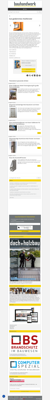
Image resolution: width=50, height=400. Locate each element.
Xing (34, 300)
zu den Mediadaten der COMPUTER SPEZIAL (19, 372)
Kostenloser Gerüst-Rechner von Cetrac (20, 192)
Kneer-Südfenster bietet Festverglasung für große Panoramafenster (24, 86)
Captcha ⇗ (29, 229)
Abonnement (28, 69)
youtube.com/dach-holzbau (15, 297)
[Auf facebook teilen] (27, 76)
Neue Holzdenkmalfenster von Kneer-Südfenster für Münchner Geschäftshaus (24, 123)
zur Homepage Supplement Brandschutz (18, 355)
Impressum (30, 397)
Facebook (13, 301)
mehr (39, 95)
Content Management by (14, 398)
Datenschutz (24, 397)
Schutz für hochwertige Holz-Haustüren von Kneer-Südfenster (24, 105)
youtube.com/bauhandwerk (28, 296)
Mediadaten (12, 326)
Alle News (12, 197)
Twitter (37, 300)
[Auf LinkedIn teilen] (35, 76)
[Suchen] (40, 12)
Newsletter (11, 397)
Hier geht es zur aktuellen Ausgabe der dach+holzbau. (21, 283)
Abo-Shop (12, 327)
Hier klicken (26, 227)
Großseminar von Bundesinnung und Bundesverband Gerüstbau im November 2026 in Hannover (23, 183)
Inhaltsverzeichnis (28, 71)
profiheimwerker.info (16, 300)
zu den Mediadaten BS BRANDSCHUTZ (17, 354)
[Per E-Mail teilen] (37, 75)
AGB (20, 397)
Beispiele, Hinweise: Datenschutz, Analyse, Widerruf (18, 233)
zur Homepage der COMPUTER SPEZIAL (18, 373)
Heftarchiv (12, 328)
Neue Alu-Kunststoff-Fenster (17, 158)
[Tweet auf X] (30, 76)
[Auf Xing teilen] (32, 76)
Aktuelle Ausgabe (13, 325)
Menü (25, 9)
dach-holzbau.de (22, 298)
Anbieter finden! (25, 391)
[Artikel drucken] (39, 75)
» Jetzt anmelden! (25, 231)
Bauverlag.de (38, 398)
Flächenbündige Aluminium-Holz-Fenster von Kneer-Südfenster (24, 139)
